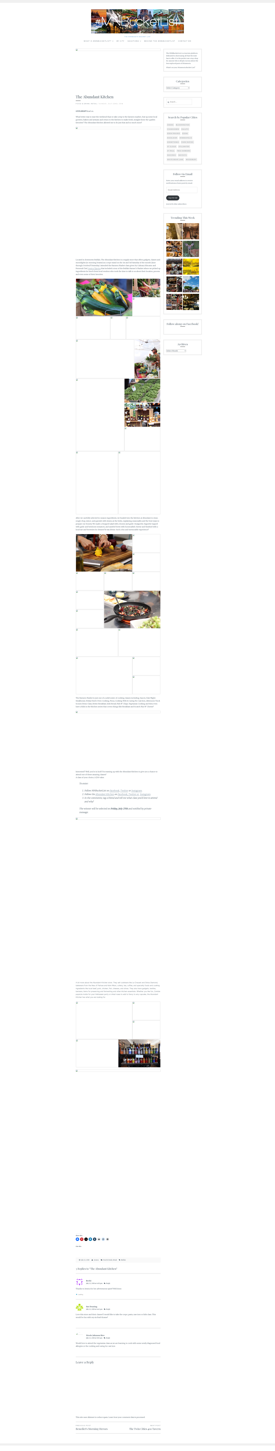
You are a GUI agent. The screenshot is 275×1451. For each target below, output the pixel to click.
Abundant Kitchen (104, 794)
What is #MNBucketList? (97, 41)
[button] (104, 297)
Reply (108, 1283)
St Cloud (171, 146)
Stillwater (184, 146)
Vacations (133, 41)
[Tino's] (174, 284)
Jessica (96, 1260)
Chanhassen (173, 129)
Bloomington (183, 125)
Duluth (185, 129)
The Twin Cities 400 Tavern (145, 1428)
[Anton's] (191, 302)
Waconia (171, 155)
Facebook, (123, 794)
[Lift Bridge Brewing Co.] (191, 284)
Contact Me (184, 41)
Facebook (114, 790)
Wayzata (182, 155)
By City (120, 41)
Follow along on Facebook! (183, 324)
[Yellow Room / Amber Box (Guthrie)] (191, 267)
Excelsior (172, 138)
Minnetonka (173, 142)
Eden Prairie (173, 133)
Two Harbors (183, 151)
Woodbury (191, 159)
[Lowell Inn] (174, 267)
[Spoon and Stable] (174, 249)
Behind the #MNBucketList (159, 41)
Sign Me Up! (172, 198)
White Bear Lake (175, 159)
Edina (185, 133)
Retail (94, 103)
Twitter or (133, 794)
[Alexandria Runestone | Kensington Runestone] (174, 231)
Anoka (170, 125)
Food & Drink (83, 103)
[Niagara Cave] (191, 231)
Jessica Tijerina (94, 268)
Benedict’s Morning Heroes (92, 1428)
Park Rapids (187, 142)
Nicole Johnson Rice (95, 1335)
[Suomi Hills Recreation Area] (191, 249)
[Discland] (174, 302)
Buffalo (123, 1260)
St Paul (171, 151)
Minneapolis (186, 138)
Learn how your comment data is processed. (126, 1417)
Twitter (124, 790)
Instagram (136, 790)
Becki (88, 1281)
